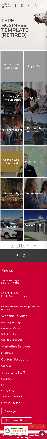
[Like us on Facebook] (16, 6)
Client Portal (7, 379)
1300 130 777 (12, 293)
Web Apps (6, 366)
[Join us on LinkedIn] (28, 6)
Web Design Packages (11, 322)
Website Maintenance (11, 339)
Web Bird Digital (23, 437)
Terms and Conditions (11, 396)
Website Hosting (9, 334)
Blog (3, 384)
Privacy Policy (7, 390)
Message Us (12, 411)
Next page (31, 245)
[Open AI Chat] (42, 434)
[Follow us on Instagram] (22, 6)
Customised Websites (11, 328)
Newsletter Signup (16, 420)
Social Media (7, 353)
